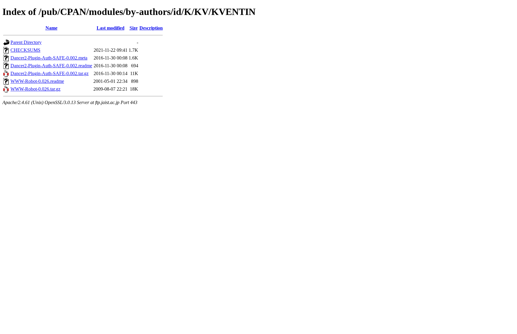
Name (51, 27)
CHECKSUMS (25, 50)
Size (134, 27)
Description (151, 27)
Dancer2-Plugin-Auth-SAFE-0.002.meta (48, 57)
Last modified (110, 27)
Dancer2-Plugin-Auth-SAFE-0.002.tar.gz (49, 73)
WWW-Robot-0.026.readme (37, 81)
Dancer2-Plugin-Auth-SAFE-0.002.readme (51, 65)
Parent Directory (26, 42)
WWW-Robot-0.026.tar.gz (35, 88)
